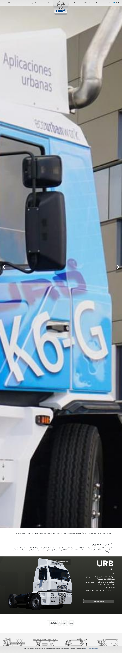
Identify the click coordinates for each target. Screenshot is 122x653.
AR (116, 3)
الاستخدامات (45, 3)
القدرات (75, 3)
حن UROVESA (86, 3)
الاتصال (108, 3)
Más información (93, 649)
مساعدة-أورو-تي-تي (33, 3)
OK (86, 649)
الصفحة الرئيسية (10, 3)
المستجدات (98, 3)
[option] (14, 643)
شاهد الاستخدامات (98, 601)
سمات (114, 574)
